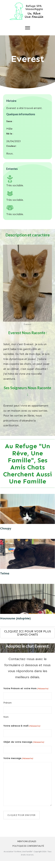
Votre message (18, 758)
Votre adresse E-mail (21, 725)
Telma (4, 573)
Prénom (7, 702)
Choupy (5, 528)
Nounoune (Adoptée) (15, 618)
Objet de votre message (23, 741)
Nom (6, 717)
